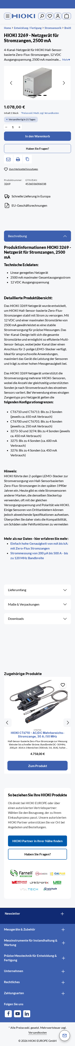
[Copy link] (27, 159)
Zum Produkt (37, 766)
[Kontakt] (64, 1035)
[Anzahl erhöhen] (19, 127)
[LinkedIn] (26, 1013)
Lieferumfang (17, 590)
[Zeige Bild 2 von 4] (39, 95)
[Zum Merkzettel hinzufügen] (63, 685)
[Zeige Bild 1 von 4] (32, 95)
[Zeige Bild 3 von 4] (45, 95)
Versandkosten (37, 1032)
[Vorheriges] (11, 83)
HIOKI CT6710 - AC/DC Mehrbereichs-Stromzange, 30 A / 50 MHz (37, 734)
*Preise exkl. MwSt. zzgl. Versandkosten (40, 113)
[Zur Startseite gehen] (23, 16)
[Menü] (7, 16)
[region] (37, 83)
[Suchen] (41, 16)
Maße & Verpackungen (23, 604)
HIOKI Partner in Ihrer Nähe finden (37, 841)
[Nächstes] (63, 83)
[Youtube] (17, 1013)
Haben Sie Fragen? (37, 854)
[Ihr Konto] (57, 16)
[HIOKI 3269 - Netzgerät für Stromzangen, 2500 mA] (37, 83)
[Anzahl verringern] (6, 127)
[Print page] (18, 159)
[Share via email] (8, 159)
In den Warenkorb (37, 136)
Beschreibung (17, 236)
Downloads (16, 618)
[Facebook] (8, 1013)
